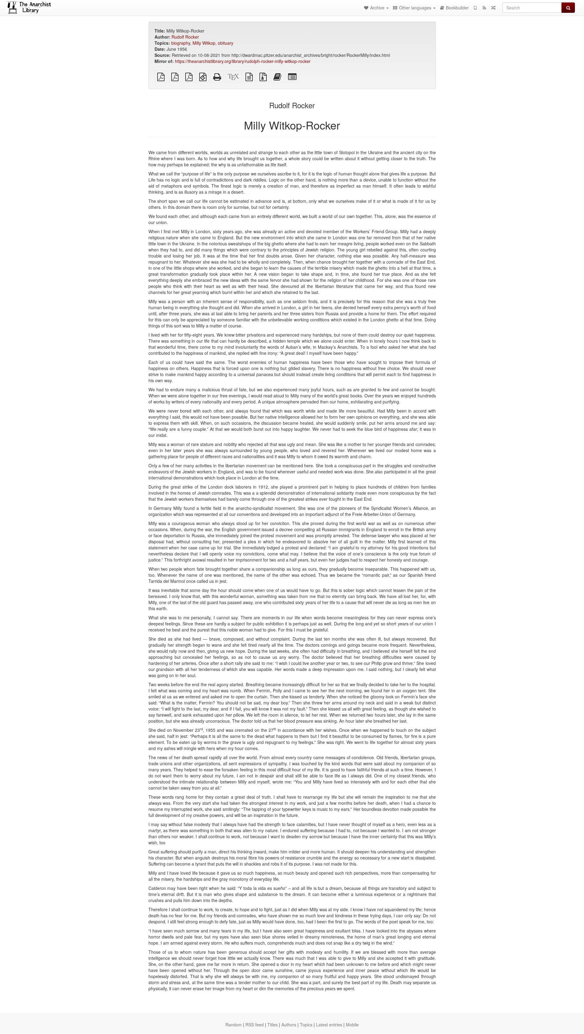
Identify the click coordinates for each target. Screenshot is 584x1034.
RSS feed (254, 1025)
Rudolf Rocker (185, 37)
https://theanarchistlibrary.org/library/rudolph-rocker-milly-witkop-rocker (243, 61)
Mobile (352, 1025)
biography (180, 43)
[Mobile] (475, 7)
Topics (306, 1025)
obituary (225, 43)
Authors (288, 1025)
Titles (272, 1025)
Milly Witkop (204, 43)
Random (233, 1025)
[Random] (493, 7)
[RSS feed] (484, 7)
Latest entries (329, 1025)
